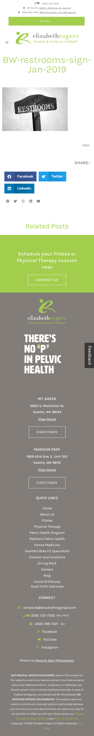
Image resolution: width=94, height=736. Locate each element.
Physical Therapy (47, 526)
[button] (6, 42)
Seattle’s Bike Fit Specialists (47, 551)
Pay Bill (45, 21)
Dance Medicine (47, 545)
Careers (47, 569)
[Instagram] (23, 201)
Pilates (47, 520)
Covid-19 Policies (47, 581)
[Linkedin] (30, 201)
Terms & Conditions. (66, 718)
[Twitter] (15, 201)
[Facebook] (7, 201)
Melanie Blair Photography (54, 660)
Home (47, 508)
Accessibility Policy (36, 718)
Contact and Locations (47, 557)
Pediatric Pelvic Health (47, 539)
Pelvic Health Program (47, 533)
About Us (47, 514)
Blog (47, 575)
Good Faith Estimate (47, 586)
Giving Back (47, 563)
